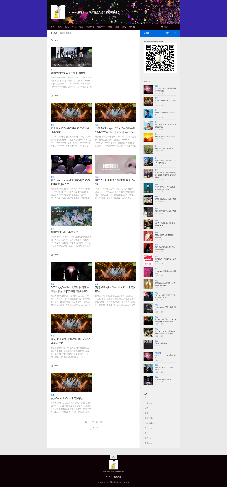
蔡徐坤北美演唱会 (161, 343)
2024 (56, 95)
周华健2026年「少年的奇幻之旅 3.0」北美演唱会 (165, 161)
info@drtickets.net (117, 471)
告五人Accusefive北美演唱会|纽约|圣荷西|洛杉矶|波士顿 (165, 332)
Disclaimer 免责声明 (113, 477)
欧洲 (110, 26)
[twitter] (167, 33)
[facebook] (171, 33)
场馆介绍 (90, 26)
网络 (124, 26)
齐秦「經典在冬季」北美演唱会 (165, 211)
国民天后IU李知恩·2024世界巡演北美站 (115, 182)
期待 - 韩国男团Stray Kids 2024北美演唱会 (115, 289)
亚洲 (60, 26)
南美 (81, 26)
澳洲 (117, 26)
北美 (67, 26)
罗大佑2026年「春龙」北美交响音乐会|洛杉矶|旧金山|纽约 (165, 320)
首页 (53, 26)
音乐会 (132, 26)
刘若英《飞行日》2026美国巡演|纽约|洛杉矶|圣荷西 (165, 188)
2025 (56, 40)
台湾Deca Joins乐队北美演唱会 (67, 398)
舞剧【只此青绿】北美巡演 (164, 148)
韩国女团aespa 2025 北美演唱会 (68, 73)
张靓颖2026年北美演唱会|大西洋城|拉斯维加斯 (165, 284)
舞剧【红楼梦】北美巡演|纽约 (165, 136)
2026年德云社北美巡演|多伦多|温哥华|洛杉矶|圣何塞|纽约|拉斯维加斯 (165, 174)
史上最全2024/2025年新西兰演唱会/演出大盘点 (70, 130)
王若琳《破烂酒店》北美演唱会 (165, 199)
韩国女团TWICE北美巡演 (163, 379)
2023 (56, 254)
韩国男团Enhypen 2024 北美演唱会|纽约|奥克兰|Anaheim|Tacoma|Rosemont (115, 130)
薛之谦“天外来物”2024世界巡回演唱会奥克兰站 (70, 341)
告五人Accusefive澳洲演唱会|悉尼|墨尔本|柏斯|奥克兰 (70, 182)
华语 (74, 26)
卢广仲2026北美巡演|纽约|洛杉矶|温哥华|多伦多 (165, 296)
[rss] (175, 33)
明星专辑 (101, 26)
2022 (56, 365)
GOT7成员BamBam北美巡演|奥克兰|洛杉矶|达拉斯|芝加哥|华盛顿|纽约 (70, 289)
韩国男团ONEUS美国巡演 (64, 232)
